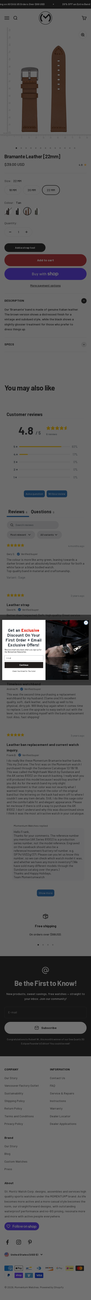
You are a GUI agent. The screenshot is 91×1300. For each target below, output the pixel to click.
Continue (23, 665)
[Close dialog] (86, 623)
